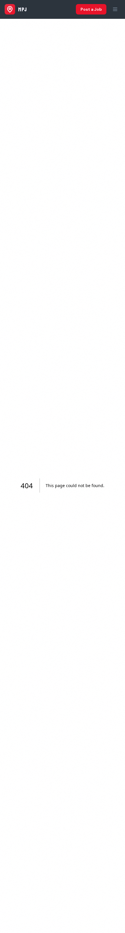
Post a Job (91, 9)
